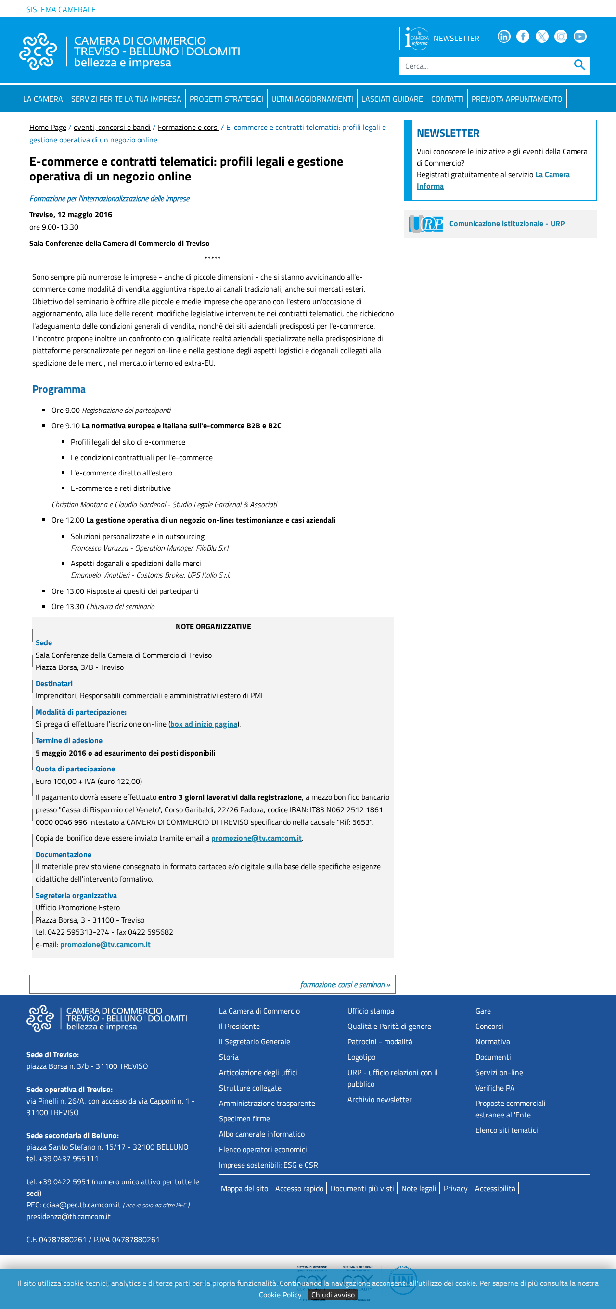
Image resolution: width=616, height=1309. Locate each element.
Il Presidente (239, 1026)
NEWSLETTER (456, 38)
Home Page (47, 127)
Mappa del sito (244, 1188)
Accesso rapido (299, 1188)
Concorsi (489, 1026)
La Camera (43, 98)
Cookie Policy (280, 1294)
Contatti (447, 98)
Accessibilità (495, 1188)
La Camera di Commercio (259, 1010)
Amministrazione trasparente (267, 1103)
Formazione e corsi (188, 127)
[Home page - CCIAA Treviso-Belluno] (129, 51)
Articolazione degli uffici (258, 1072)
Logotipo (361, 1057)
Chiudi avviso (333, 1294)
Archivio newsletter (379, 1099)
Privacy (456, 1188)
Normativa (492, 1041)
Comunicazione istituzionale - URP (506, 223)
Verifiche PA (495, 1087)
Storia (229, 1057)
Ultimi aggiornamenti (312, 98)
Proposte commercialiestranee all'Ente (510, 1108)
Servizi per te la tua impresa (126, 98)
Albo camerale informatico (262, 1134)
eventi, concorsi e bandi (112, 127)
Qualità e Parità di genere (389, 1026)
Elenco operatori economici (263, 1149)
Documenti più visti (362, 1188)
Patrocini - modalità (379, 1041)
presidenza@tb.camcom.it (68, 1216)
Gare (483, 1010)
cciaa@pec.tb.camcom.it (82, 1204)
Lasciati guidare (392, 98)
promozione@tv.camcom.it (256, 838)
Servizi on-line (499, 1072)
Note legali (418, 1188)
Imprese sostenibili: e (268, 1164)
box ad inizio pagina (203, 724)
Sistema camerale (61, 9)
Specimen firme (244, 1118)
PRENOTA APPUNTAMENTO (517, 98)
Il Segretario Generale (254, 1041)
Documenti (493, 1057)
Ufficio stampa (370, 1010)
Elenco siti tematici (506, 1130)
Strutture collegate (250, 1087)
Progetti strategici (226, 98)
